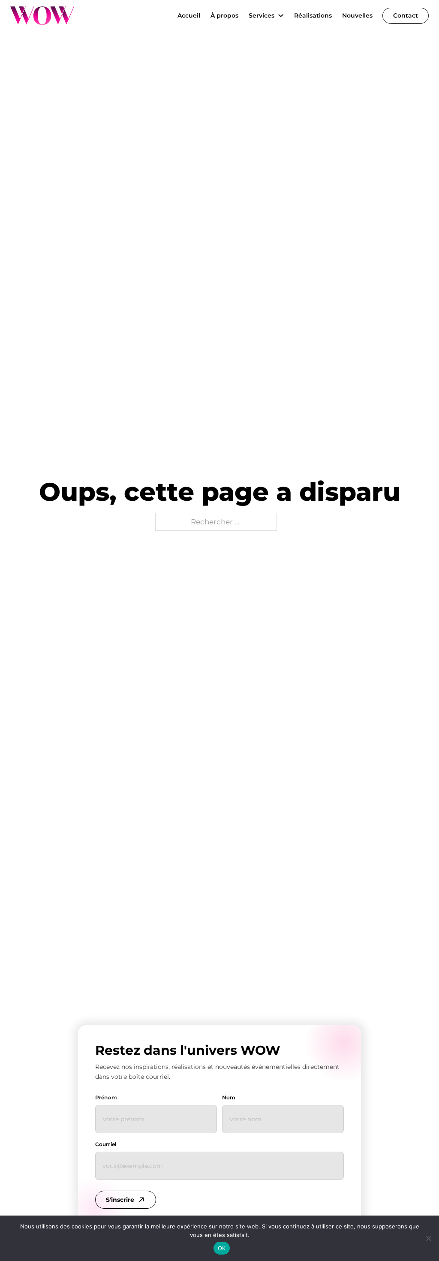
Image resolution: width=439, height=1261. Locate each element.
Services (261, 15)
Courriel (105, 1144)
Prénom (106, 1097)
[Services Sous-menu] (281, 15)
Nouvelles (357, 15)
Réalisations (313, 15)
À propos (224, 15)
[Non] (428, 1238)
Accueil (188, 15)
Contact (405, 15)
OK (222, 1248)
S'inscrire (120, 1200)
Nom (228, 1097)
